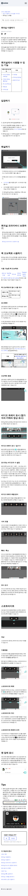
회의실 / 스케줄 (7, 15)
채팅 (4, 86)
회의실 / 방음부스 (6, 857)
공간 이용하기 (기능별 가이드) (11, 13)
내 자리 (6, 182)
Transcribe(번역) (24, 274)
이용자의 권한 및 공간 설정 (10, 278)
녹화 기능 (4, 871)
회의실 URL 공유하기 (7, 874)
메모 (13, 274)
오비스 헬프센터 (5, 11)
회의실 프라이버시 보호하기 (10, 241)
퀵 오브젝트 (6, 84)
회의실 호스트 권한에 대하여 (9, 865)
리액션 (5, 89)
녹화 (14, 74)
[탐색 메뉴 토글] (25, 3)
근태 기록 (4, 854)
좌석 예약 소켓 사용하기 (8, 879)
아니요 (13, 838)
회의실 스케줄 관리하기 (7, 876)
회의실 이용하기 (5, 860)
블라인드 (15, 80)
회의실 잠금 (16, 77)
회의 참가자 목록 (6, 868)
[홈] (4, 3)
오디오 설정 (17, 129)
